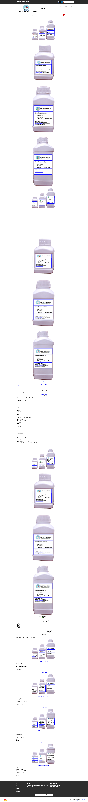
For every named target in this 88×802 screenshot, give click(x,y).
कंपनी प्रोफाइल (60, 6)
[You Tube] (63, 2)
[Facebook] (58, 2)
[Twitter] (60, 2)
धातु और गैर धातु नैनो (21, 387)
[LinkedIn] (62, 2)
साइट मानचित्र (18, 791)
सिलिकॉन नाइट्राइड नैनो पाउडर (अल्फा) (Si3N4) (44, 696)
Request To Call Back (44, 384)
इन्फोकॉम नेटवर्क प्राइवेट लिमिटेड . (77, 800)
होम (18, 385)
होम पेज (56, 6)
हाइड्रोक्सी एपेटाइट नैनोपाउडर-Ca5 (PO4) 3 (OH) (44, 731)
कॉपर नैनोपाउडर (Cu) (44, 661)
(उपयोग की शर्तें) (83, 799)
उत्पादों (19, 386)
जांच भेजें (44, 383)
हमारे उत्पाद (66, 6)
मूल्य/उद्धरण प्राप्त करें (44, 394)
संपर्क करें (71, 6)
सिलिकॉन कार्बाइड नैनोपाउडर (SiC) (44, 765)
